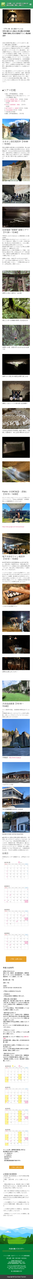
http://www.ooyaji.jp (15, 757)
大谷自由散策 (9, 110)
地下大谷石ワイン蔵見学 (12, 108)
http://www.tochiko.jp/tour (17, 1268)
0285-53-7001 (12, 1267)
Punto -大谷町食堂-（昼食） (13, 104)
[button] (30, 4)
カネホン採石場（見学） (12, 99)
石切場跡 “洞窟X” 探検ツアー (13, 101)
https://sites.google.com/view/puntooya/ (13, 526)
